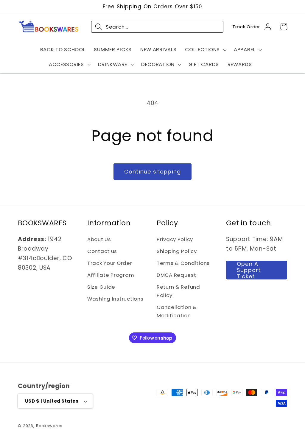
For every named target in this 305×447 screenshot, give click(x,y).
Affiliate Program (110, 275)
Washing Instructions (115, 298)
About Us (99, 239)
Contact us (102, 251)
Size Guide (101, 286)
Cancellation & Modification (177, 311)
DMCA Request (176, 275)
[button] (205, 49)
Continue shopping (152, 171)
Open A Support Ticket (249, 270)
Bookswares (49, 426)
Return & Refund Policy (178, 291)
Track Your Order (109, 263)
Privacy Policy (175, 239)
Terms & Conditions (183, 263)
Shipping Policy (177, 251)
